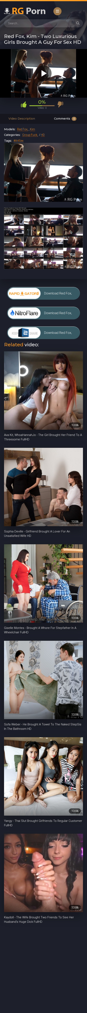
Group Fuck (29, 134)
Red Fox (22, 129)
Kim (32, 129)
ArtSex (19, 140)
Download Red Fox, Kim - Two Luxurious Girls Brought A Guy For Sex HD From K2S (60, 335)
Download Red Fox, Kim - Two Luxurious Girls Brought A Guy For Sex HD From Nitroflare (60, 315)
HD (43, 134)
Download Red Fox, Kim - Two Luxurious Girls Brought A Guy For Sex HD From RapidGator (60, 295)
